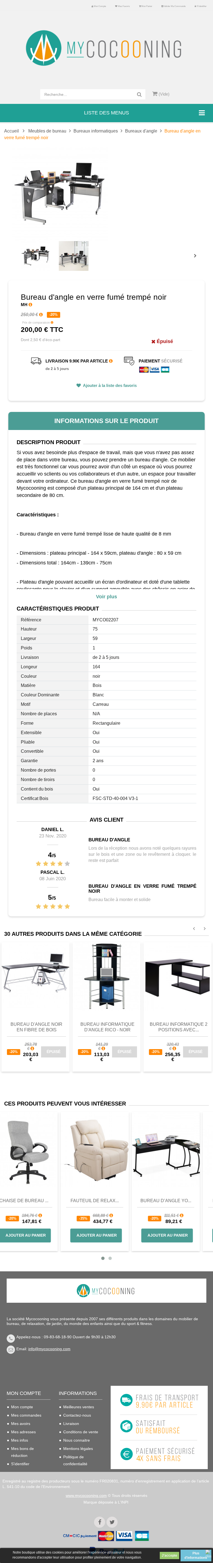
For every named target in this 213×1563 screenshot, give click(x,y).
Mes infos (19, 1440)
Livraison (71, 1423)
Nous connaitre (76, 1440)
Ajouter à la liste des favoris (109, 385)
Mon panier (146, 6)
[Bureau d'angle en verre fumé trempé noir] (35, 256)
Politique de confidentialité (75, 1460)
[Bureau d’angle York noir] (177, 1149)
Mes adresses (23, 1432)
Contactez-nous (77, 1415)
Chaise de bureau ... (35, 1200)
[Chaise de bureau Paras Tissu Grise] (35, 1149)
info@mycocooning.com (49, 1349)
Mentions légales (78, 1448)
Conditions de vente (80, 1432)
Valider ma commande (174, 6)
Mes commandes (26, 1415)
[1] (38, 864)
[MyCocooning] (106, 48)
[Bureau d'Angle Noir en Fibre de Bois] (35, 976)
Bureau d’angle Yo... (177, 1200)
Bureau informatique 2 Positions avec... (178, 1027)
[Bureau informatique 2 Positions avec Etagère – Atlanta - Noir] (177, 976)
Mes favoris (123, 6)
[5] (67, 864)
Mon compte (99, 6)
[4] (60, 864)
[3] (52, 864)
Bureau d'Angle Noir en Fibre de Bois (36, 1027)
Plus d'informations (195, 1555)
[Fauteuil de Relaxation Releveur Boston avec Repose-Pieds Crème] (106, 1149)
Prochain (197, 259)
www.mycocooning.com (86, 1495)
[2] (45, 864)
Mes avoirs (20, 1423)
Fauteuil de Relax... (106, 1200)
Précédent (22, 249)
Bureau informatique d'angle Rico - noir (107, 1027)
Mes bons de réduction (22, 1452)
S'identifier (201, 6)
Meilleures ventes (78, 1407)
